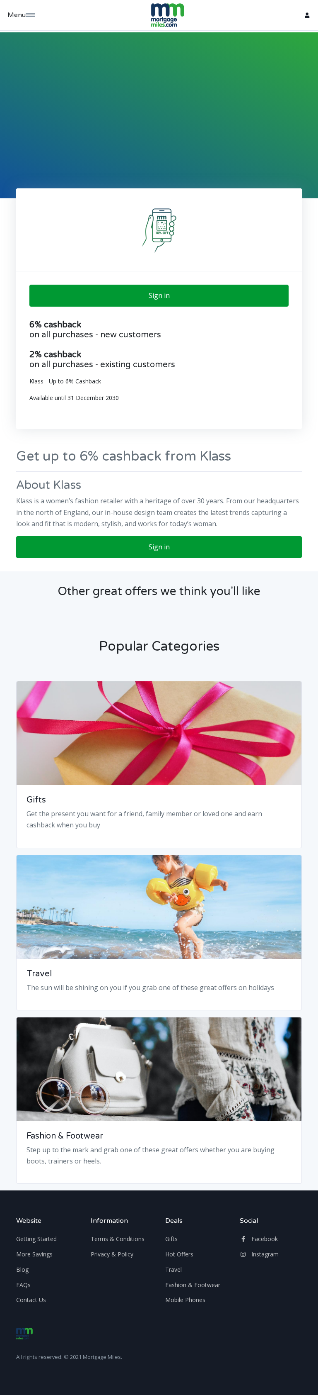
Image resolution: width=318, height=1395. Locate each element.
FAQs (23, 1285)
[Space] (167, 15)
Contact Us (31, 1300)
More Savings (34, 1254)
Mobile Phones (185, 1300)
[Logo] (24, 1333)
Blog (22, 1269)
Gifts (36, 800)
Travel (39, 974)
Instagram (264, 1254)
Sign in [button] (159, 295)
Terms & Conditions (118, 1239)
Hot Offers (179, 1254)
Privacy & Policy (112, 1254)
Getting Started (36, 1239)
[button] (307, 15)
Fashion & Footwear (64, 1136)
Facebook (264, 1239)
